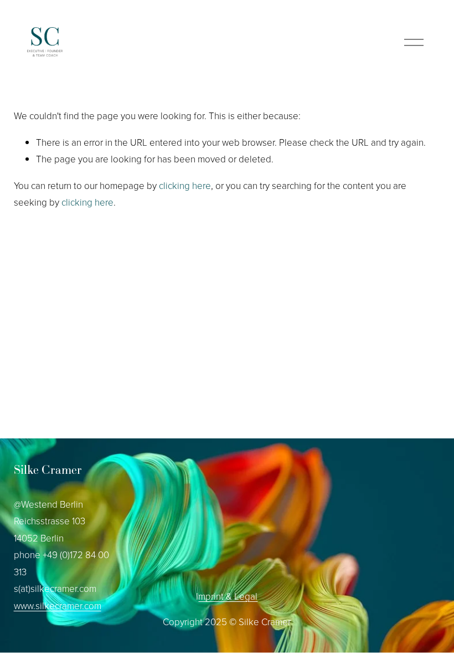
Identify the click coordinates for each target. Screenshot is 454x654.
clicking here (185, 185)
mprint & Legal (227, 596)
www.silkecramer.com (57, 605)
